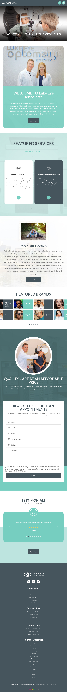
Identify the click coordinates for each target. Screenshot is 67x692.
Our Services (33, 594)
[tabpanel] (33, 309)
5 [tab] (37, 324)
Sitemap (54, 684)
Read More (33, 552)
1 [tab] (29, 324)
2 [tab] (31, 324)
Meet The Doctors (33, 597)
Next (35, 208)
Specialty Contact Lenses (33, 620)
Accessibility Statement (39, 684)
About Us (33, 592)
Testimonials (33, 600)
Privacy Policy (49, 684)
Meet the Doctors (33, 280)
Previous (31, 208)
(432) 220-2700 (35, 634)
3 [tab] (33, 324)
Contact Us (33, 602)
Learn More (33, 121)
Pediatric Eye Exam (33, 617)
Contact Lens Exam (33, 614)
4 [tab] (35, 324)
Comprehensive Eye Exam (33, 612)
